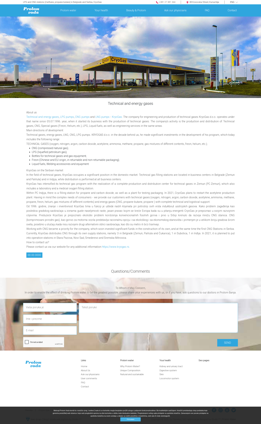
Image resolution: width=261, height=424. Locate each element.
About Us (85, 370)
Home (84, 366)
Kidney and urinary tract (171, 366)
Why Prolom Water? (130, 366)
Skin (161, 374)
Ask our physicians (175, 10)
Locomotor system (169, 378)
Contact (85, 386)
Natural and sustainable (132, 374)
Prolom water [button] (68, 10)
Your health (101, 10)
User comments (89, 378)
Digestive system (168, 370)
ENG (232, 2)
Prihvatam (130, 419)
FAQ (207, 10)
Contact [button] (232, 10)
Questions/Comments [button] (130, 271)
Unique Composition (130, 370)
